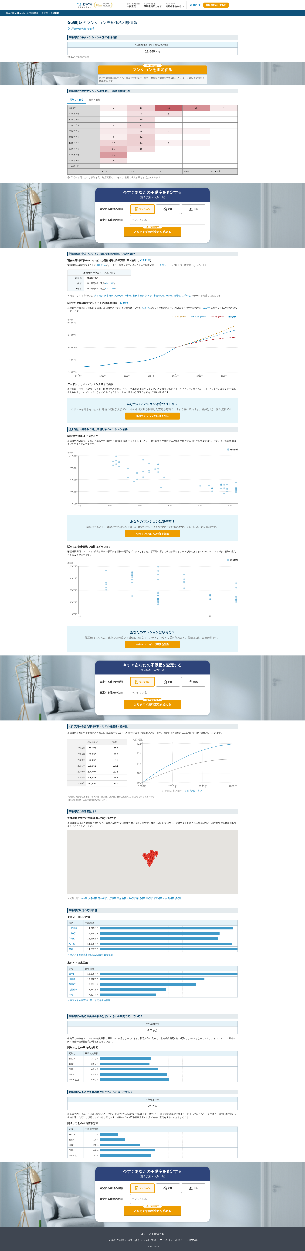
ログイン (146, 1233)
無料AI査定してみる (216, 5)
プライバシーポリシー (172, 1240)
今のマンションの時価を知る (152, 415)
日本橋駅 (108, 295)
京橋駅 (128, 295)
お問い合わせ (135, 1240)
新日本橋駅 (138, 295)
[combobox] (167, 220)
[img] (152, 347)
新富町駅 (158, 898)
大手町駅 (186, 295)
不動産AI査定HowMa (14, 13)
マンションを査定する (152, 69)
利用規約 (151, 1240)
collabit (156, 1246)
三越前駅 (121, 898)
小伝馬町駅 (159, 295)
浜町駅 (148, 295)
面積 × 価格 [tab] (94, 99)
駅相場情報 (33, 13)
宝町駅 (149, 898)
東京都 (44, 13)
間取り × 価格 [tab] (77, 99)
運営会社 (194, 1240)
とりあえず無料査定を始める (152, 231)
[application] (152, 479)
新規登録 (159, 1233)
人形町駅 (119, 295)
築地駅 (177, 295)
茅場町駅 (140, 898)
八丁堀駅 (98, 295)
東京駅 (169, 295)
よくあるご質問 (115, 1240)
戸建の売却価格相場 (82, 28)
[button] (175, 5)
